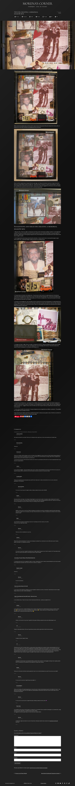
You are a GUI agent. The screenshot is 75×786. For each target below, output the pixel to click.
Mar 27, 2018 (20, 617)
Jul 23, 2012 (18, 453)
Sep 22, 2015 (18, 519)
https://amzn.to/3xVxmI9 (53, 720)
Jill (17, 625)
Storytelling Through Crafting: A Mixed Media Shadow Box (24, 557)
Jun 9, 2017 (16, 597)
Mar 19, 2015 (18, 496)
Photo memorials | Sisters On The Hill (21, 586)
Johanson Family (19, 433)
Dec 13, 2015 (20, 548)
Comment (16, 735)
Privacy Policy (43, 783)
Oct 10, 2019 (18, 626)
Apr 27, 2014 (18, 477)
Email (15, 752)
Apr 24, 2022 (20, 718)
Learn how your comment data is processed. (38, 767)
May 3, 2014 (20, 487)
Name (15, 747)
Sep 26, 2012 (18, 467)
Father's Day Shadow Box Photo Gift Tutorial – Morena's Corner (25, 596)
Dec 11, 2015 (18, 538)
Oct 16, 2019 (20, 635)
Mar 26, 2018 (18, 606)
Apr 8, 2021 (20, 658)
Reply (15, 439)
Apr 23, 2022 (18, 707)
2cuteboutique (19, 476)
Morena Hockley (19, 442)
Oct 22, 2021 (20, 698)
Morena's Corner (37, 4)
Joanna (17, 466)
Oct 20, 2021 (18, 686)
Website (15, 757)
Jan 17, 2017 (16, 587)
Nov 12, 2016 (18, 569)
